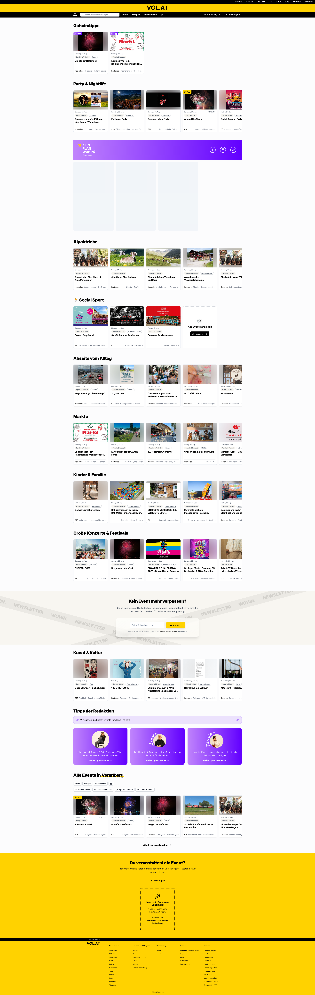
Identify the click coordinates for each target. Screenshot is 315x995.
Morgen (136, 14)
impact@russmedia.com (157, 920)
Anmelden (175, 625)
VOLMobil (262, 2)
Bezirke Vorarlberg (140, 968)
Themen (112, 985)
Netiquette (184, 961)
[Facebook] (212, 149)
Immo (278, 2)
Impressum (184, 954)
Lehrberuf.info (209, 971)
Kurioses (112, 982)
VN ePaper (309, 2)
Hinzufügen (234, 14)
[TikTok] (233, 149)
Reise (135, 961)
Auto (287, 2)
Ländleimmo (208, 957)
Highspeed (238, 2)
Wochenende (150, 14)
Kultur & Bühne (147, 789)
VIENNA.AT (208, 975)
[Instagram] (223, 149)
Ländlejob (207, 961)
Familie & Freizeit (104, 789)
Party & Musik (84, 789)
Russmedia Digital (211, 982)
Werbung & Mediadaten (189, 950)
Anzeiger (297, 2)
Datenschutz (185, 964)
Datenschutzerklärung (168, 631)
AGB (182, 957)
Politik (111, 964)
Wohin (135, 964)
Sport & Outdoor (126, 789)
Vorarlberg (212, 14)
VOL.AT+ (112, 954)
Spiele (159, 950)
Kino (134, 954)
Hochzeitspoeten (210, 968)
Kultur (111, 975)
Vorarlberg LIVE (115, 957)
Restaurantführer (139, 957)
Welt (111, 961)
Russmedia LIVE (210, 985)
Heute (125, 14)
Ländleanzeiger (210, 950)
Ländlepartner (209, 964)
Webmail (250, 2)
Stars (111, 978)
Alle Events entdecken (155, 845)
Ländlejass (161, 954)
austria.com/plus (210, 978)
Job (271, 2)
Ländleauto (208, 954)
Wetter (135, 950)
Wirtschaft (113, 968)
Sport (111, 971)
